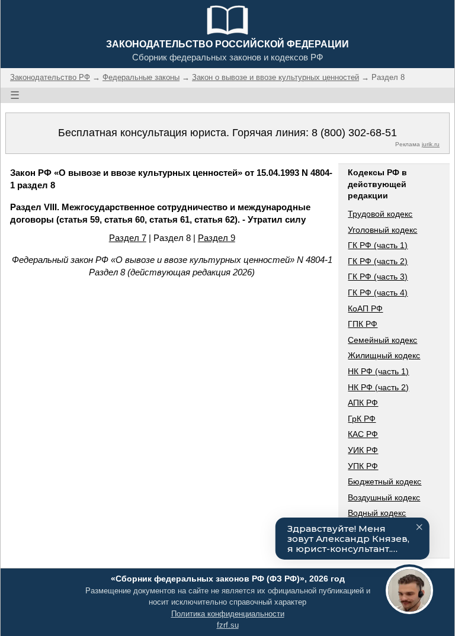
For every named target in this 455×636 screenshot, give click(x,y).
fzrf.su (228, 625)
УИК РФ (363, 450)
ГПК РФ (362, 324)
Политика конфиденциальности (227, 613)
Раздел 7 (127, 238)
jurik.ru (431, 144)
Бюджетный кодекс (384, 481)
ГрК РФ (362, 418)
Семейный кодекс (382, 340)
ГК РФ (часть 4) (378, 292)
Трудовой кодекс (380, 214)
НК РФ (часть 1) (378, 371)
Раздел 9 (216, 238)
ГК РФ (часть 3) (378, 276)
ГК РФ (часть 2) (378, 261)
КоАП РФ (365, 308)
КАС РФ (363, 434)
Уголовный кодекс (382, 230)
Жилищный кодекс (384, 355)
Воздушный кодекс (384, 497)
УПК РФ (363, 466)
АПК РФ (363, 402)
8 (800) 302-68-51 (354, 133)
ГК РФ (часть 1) (378, 245)
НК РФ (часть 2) (378, 387)
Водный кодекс (377, 513)
